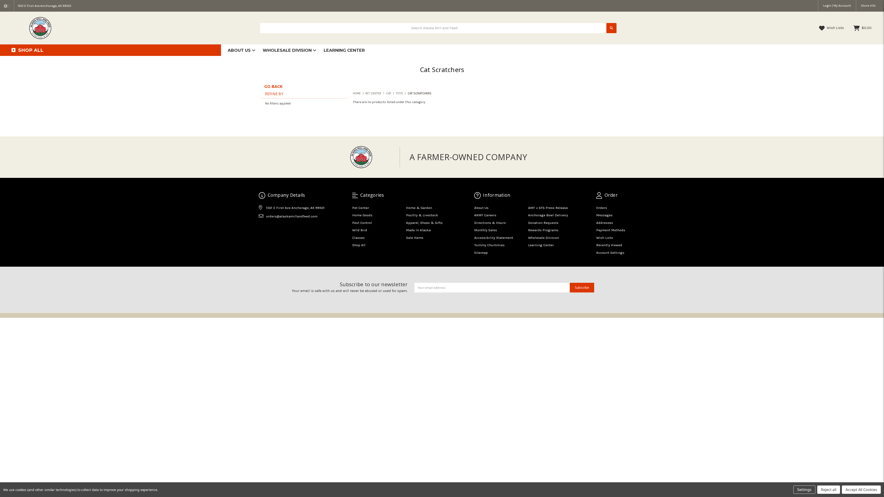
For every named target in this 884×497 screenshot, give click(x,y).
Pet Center (360, 208)
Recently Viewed (609, 245)
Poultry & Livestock (422, 215)
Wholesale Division (288, 50)
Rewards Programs (543, 230)
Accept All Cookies (861, 489)
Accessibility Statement (493, 238)
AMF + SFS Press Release (548, 208)
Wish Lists (835, 28)
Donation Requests (543, 223)
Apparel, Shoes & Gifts (424, 223)
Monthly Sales (485, 230)
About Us (240, 50)
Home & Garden (419, 208)
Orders (601, 208)
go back (273, 86)
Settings (804, 489)
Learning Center (344, 50)
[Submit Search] (611, 28)
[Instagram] (271, 228)
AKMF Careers (485, 215)
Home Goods (362, 215)
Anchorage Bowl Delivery (548, 215)
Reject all (828, 489)
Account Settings (610, 253)
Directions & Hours (490, 223)
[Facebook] (262, 228)
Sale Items (414, 238)
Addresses (604, 223)
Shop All (359, 245)
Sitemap (481, 253)
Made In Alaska (418, 230)
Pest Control (362, 223)
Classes (358, 238)
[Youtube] (280, 228)
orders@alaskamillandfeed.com (291, 216)
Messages (604, 215)
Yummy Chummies (489, 245)
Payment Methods (610, 230)
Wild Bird (359, 230)
